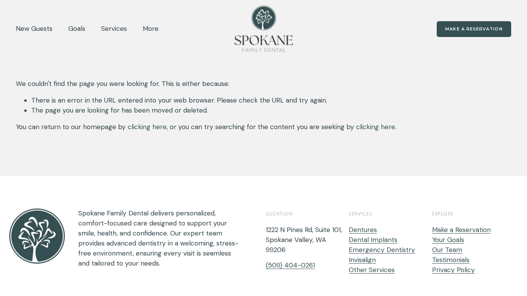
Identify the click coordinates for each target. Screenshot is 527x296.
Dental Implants (373, 239)
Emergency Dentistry (382, 250)
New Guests (34, 28)
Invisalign (362, 260)
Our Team (447, 250)
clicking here (147, 127)
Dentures (363, 229)
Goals (76, 28)
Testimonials (451, 260)
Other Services (372, 270)
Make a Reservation (473, 29)
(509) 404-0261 (290, 265)
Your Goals (448, 239)
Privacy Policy (453, 270)
